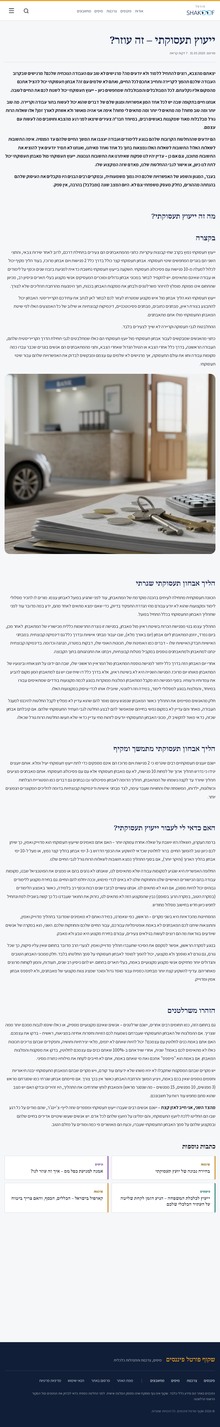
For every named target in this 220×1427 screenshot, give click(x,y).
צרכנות (112, 10)
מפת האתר (125, 1380)
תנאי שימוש (76, 1380)
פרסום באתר (100, 1380)
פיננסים (125, 10)
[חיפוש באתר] (26, 11)
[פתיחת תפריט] (11, 11)
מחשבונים (84, 10)
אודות (139, 10)
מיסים (98, 10)
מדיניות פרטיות (50, 1380)
